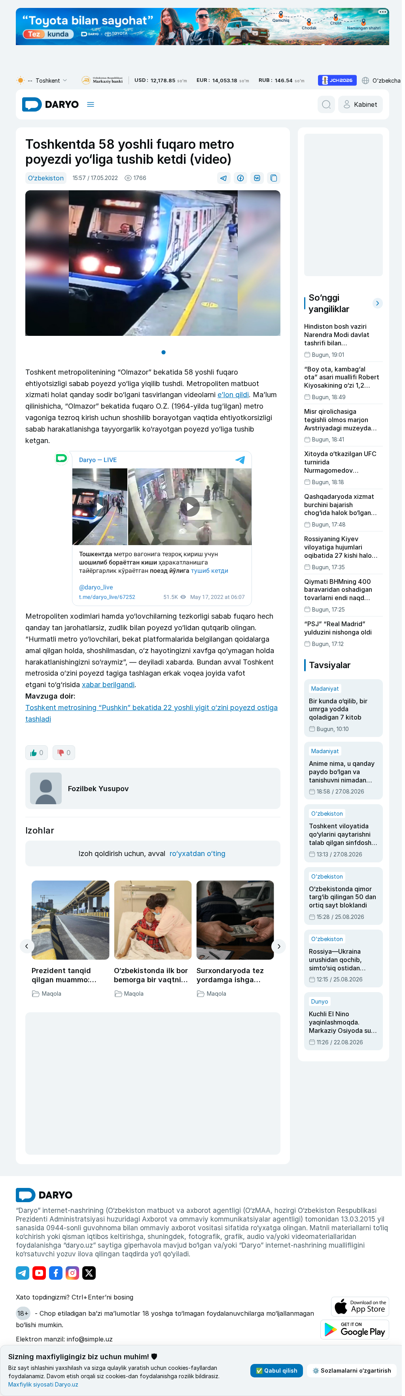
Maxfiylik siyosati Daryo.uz (43, 1384)
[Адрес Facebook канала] (55, 1273)
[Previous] (27, 946)
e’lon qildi (233, 394)
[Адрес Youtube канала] (39, 1273)
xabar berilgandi (108, 684)
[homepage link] (50, 104)
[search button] (326, 104)
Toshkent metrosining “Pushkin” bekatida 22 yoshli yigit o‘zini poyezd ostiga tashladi (151, 713)
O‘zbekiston (46, 178)
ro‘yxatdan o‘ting (197, 853)
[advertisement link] (337, 80)
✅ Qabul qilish (273, 1370)
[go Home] (44, 1195)
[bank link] (102, 80)
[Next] (278, 946)
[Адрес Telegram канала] (22, 1273)
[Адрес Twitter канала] (89, 1273)
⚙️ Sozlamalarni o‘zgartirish (348, 1370)
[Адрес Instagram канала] (72, 1273)
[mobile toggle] (90, 104)
